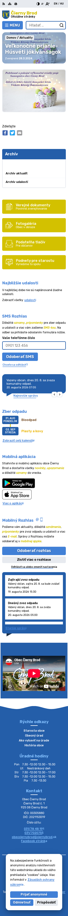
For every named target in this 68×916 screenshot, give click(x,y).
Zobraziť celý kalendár (19, 440)
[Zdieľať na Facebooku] (5, 133)
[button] (54, 394)
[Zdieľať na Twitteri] (12, 133)
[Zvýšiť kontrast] (38, 4)
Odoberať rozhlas (34, 550)
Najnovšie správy (25, 395)
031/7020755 (34, 833)
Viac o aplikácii (13, 503)
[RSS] (4, 4)
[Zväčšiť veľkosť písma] (47, 4)
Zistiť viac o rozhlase (34, 560)
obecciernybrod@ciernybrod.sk (34, 837)
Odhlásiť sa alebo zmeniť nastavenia (34, 567)
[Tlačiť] (16, 4)
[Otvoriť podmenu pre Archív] (61, 163)
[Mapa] (9, 4)
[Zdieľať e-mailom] (19, 133)
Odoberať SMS (20, 356)
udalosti (30, 300)
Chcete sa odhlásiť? (15, 364)
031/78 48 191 (34, 829)
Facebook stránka (34, 841)
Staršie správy (16, 628)
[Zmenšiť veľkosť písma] (42, 4)
